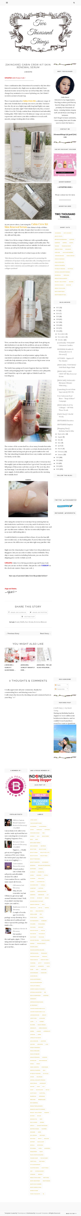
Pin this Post (29, 616)
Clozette (32, 891)
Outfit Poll (42, 1093)
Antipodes (47, 829)
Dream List (33, 907)
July (59, 440)
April (59, 446)
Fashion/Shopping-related (37, 950)
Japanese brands (59, 255)
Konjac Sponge (42, 1024)
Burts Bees (33, 868)
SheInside (32, 1132)
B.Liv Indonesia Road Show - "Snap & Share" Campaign (66, 398)
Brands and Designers (61, 239)
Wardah (40, 1174)
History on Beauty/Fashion (37, 989)
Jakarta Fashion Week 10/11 (37, 1008)
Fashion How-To (41, 943)
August (60, 437)
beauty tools (43, 855)
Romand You (33, 1119)
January (60, 454)
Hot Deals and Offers (35, 992)
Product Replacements (61, 278)
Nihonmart (43, 1083)
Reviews (37, 622)
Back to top (70, 1213)
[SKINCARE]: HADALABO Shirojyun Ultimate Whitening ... (66, 382)
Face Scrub (33, 933)
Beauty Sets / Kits (44, 852)
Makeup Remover (35, 1057)
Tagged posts (33, 1151)
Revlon (39, 1115)
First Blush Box (34, 953)
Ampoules (39, 829)
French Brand (34, 959)
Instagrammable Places (36, 1002)
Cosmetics (57, 242)
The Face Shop (44, 1158)
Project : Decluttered (60, 281)
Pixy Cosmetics (34, 1102)
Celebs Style (41, 872)
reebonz (46, 1112)
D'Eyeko (32, 898)
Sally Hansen (33, 1122)
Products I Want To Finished (37, 1109)
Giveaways (68, 249)
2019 (57, 316)
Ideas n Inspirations (35, 995)
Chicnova (38, 875)
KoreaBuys (33, 1028)
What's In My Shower (35, 1184)
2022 (57, 308)
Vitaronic (32, 1174)
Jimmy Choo (33, 1018)
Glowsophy (41, 966)
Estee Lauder (33, 914)
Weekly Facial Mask (60, 288)
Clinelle (43, 885)
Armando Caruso (35, 832)
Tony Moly (42, 1161)
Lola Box (32, 1044)
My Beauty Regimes (60, 268)
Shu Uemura (33, 1135)
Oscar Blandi (39, 1089)
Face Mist (40, 927)
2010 (57, 466)
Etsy (41, 914)
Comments (60, 689)
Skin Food (32, 1138)
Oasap (31, 1089)
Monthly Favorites (60, 265)
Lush (47, 1044)
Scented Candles (59, 285)
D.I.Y (48, 894)
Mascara (44, 1057)
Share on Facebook (18, 612)
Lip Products (46, 1031)
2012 (57, 460)
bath (36, 839)
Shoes (39, 1132)
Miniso (32, 1063)
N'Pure (32, 1076)
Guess (31, 969)
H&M (37, 969)
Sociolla (32, 1145)
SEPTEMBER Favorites (65, 421)
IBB (45, 992)
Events (71, 242)
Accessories (58, 233)
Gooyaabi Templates (41, 1213)
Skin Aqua (42, 1135)
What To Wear (46, 1180)
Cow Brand (41, 894)
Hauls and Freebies (68, 252)
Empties (65, 242)
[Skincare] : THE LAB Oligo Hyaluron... (44, 666)
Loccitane (43, 1041)
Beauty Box (33, 849)
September (62, 434)
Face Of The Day (34, 930)
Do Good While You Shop (36, 901)
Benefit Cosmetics (35, 862)
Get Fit (39, 963)
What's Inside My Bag (60, 294)
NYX (43, 1086)
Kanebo (42, 1021)
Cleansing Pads (34, 885)
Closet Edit (33, 888)
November (61, 337)
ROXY (41, 1119)
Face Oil (43, 930)
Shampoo (44, 1128)
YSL (43, 1193)
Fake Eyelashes (45, 940)
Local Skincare (34, 1041)
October (61, 340)
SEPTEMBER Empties (65, 424)
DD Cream (39, 898)
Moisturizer (44, 1067)
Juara (31, 1021)
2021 (57, 310)
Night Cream (33, 1083)
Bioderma (32, 865)
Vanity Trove (44, 1167)
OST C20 (47, 1089)
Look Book (40, 1044)
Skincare (44, 622)
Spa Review (40, 1145)
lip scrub (32, 1034)
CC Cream (32, 872)
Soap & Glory (40, 1141)
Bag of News (45, 836)
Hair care (57, 252)
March (60, 449)
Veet (31, 1171)
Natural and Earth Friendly (62, 272)
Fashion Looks (34, 946)
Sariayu (32, 1125)
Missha (38, 1063)
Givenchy (32, 966)
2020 (57, 313)
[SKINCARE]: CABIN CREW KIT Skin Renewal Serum (66, 373)
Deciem (47, 898)
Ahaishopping (42, 826)
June (59, 443)
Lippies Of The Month (35, 1037)
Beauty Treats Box (35, 859)
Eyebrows (44, 920)
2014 (57, 331)
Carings (41, 868)
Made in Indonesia (60, 259)
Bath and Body (68, 233)
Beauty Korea (34, 852)
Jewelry (44, 1015)
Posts (58, 685)
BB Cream (43, 845)
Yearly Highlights (35, 1193)
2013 (57, 457)
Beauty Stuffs (19, 622)
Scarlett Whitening (42, 1125)
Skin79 (39, 1138)
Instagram (33, 998)
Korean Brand (70, 255)
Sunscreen (47, 1148)
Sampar (42, 1122)
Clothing (71, 239)
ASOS (43, 832)
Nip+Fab (32, 1086)
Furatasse (32, 963)
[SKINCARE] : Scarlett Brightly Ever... (28, 667)
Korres (32, 1031)
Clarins (32, 881)
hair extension (34, 972)
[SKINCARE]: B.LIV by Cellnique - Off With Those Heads (65, 407)
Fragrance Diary (66, 246)
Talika (41, 1151)
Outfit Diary (33, 1093)
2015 (57, 328)
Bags (31, 839)
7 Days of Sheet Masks (36, 823)
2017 (57, 322)
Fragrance (44, 953)
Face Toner (33, 937)
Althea (32, 829)
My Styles (70, 268)
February (61, 452)
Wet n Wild (46, 1177)
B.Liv (38, 836)
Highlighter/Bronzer (36, 982)
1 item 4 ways (33, 819)
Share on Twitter (40, 612)
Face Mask (33, 927)
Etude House (33, 917)
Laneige (39, 1031)
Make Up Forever (34, 1054)
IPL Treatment (33, 1005)
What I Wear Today (60, 291)
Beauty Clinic (42, 849)
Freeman (44, 956)
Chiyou (46, 875)
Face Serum (29, 622)
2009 (57, 469)
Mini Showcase (43, 1060)
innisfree (45, 995)
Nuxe (38, 1086)
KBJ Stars (32, 1024)
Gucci (48, 966)
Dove (43, 904)
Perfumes (66, 275)
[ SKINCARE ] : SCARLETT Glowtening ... (10, 667)
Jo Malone (42, 1018)
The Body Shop (34, 1158)
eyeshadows (41, 924)
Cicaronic (32, 878)
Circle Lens (41, 878)
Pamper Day (58, 275)
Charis (32, 875)
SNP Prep (32, 1141)
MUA (44, 1070)
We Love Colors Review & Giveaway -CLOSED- (20, 844)
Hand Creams (33, 976)
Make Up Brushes (59, 262)
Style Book (33, 1148)
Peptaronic (42, 1096)
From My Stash (59, 249)
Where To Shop (34, 1190)
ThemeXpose (21, 1213)
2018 (57, 319)
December (61, 334)
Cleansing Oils (40, 881)
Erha (31, 911)
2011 (57, 463)
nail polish (39, 1076)
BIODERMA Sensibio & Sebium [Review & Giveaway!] (65, 351)
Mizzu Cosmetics (34, 1067)
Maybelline (33, 1060)
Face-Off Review (34, 940)
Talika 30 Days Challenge (36, 1154)
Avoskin (32, 836)
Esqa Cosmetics (39, 911)
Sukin (40, 1148)
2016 (57, 325)
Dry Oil (40, 907)
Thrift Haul (33, 1161)
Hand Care (44, 972)
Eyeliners (32, 924)
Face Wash (41, 937)
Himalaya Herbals (35, 985)
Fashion (57, 246)
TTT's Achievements (35, 1164)
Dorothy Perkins (34, 904)
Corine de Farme (41, 891)
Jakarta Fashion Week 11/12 (37, 1011)
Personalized (41, 1099)
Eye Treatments (34, 920)
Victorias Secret (39, 1171)
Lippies (39, 1034)
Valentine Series (34, 1167)
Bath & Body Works (35, 842)
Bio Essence (45, 862)
